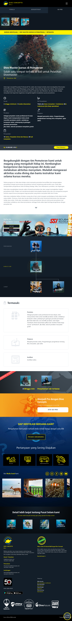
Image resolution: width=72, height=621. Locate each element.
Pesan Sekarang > (61, 147)
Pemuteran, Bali (11, 78)
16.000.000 (8, 147)
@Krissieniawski (40, 585)
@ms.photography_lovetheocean (44, 582)
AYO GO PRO (53, 410)
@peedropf (39, 588)
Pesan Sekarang (67, 616)
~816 (15, 147)
